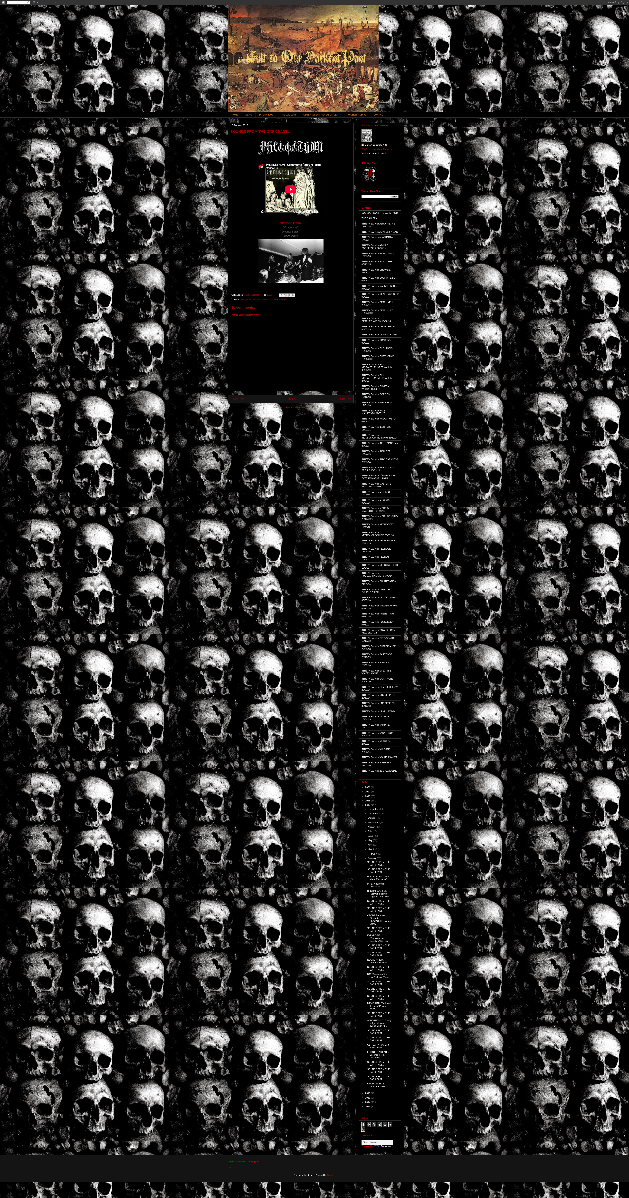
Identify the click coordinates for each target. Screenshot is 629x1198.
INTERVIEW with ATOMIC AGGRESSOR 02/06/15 (375, 246)
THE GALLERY (288, 114)
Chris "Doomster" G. (376, 145)
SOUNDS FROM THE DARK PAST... (378, 863)
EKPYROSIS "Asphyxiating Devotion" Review (377, 938)
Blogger (330, 1175)
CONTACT (379, 114)
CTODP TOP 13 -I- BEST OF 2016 (377, 1085)
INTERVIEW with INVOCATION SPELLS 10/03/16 (378, 469)
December (373, 809)
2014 (368, 1102)
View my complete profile (374, 153)
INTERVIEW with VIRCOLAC (376, 885)
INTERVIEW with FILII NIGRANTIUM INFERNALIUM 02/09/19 (377, 367)
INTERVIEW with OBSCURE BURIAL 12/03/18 (376, 591)
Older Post (345, 399)
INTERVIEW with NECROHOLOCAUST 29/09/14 (378, 534)
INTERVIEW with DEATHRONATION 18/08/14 (376, 319)
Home (291, 399)
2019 (368, 796)
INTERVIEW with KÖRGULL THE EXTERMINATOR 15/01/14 (379, 477)
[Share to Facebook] (290, 295)
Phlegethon (246, 299)
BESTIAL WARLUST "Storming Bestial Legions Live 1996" (378, 894)
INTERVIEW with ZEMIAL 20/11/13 (379, 770)
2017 (368, 805)
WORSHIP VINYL (357, 114)
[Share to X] (287, 295)
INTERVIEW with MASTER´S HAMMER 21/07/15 (376, 485)
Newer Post (237, 399)
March (371, 849)
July (370, 831)
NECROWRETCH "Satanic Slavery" (377, 961)
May (370, 840)
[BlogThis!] (284, 295)
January (372, 858)
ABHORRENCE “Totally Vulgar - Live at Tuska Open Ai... (379, 1023)
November (373, 813)
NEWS (248, 114)
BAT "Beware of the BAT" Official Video (378, 975)
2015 (368, 1097)
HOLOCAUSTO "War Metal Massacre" (378, 878)
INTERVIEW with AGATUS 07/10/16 (380, 232)
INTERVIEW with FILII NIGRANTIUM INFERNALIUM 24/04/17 (377, 378)
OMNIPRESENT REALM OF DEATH (322, 114)
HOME (234, 114)
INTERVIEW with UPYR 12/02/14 (379, 711)
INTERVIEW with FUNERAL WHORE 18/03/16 (376, 387)
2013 (368, 1106)
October (372, 818)
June (371, 836)
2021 (368, 787)
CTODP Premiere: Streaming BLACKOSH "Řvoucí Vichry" (379, 919)
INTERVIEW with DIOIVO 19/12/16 (379, 334)
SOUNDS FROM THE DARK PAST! (270, 299)
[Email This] (280, 295)
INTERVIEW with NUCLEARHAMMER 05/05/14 (377, 574)
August (372, 827)
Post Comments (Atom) (297, 407)
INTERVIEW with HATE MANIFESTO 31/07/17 (373, 412)
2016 (368, 1093)
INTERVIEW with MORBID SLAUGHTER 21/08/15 (375, 509)
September (374, 822)
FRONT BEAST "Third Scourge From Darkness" (378, 1055)
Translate (386, 1146)
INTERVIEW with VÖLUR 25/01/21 (379, 757)
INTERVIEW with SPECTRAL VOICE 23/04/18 (376, 672)
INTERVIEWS (266, 114)
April (370, 844)
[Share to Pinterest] (293, 295)
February (373, 853)
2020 (368, 791)
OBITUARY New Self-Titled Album (378, 1046)
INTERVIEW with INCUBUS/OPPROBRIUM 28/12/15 (380, 436)
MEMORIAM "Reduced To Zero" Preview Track (379, 1006)
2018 (368, 800)
